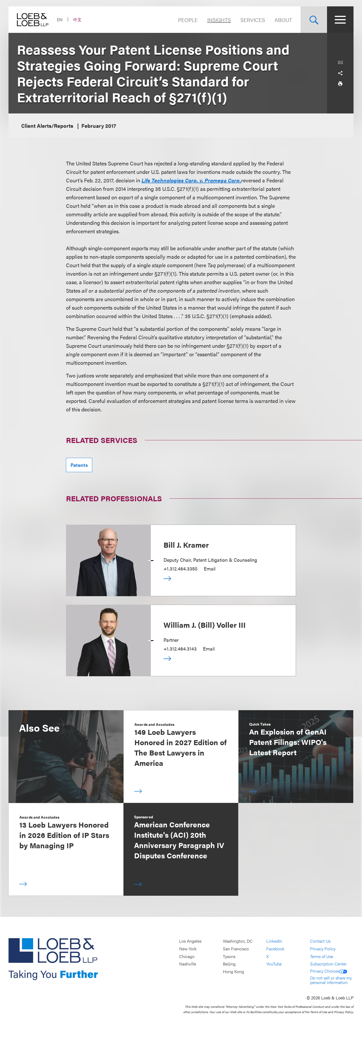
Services (252, 20)
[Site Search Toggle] (314, 19)
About (283, 20)
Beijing (229, 964)
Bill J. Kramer (186, 544)
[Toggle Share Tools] (340, 73)
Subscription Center (328, 964)
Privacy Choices (324, 971)
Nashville (187, 964)
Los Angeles (190, 941)
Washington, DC (238, 941)
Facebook (275, 949)
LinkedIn (274, 941)
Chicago (187, 956)
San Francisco (236, 949)
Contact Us (320, 941)
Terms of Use (321, 956)
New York (188, 949)
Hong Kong (233, 971)
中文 (77, 19)
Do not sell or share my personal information (331, 980)
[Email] (340, 62)
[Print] (340, 83)
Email (209, 568)
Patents (79, 465)
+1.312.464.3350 (180, 568)
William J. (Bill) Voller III (205, 624)
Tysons (229, 956)
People (188, 20)
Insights (219, 20)
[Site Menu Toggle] (340, 19)
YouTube (274, 964)
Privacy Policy (322, 949)
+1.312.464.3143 (180, 648)
